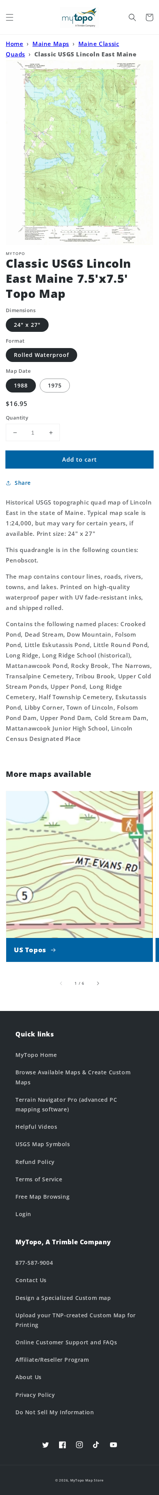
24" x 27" (27, 324)
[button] (9, 17)
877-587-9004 (34, 1262)
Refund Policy (35, 1161)
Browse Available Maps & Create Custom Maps (72, 1077)
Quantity (17, 417)
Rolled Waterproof (41, 354)
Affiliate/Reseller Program (52, 1359)
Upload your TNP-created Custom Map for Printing (75, 1320)
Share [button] (23, 482)
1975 (55, 385)
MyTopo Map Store (87, 1480)
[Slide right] (97, 983)
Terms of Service (39, 1179)
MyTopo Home (36, 1054)
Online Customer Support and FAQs (66, 1342)
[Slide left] (61, 983)
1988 (21, 385)
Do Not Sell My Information (54, 1412)
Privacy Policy (35, 1394)
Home (14, 44)
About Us (28, 1377)
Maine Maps (50, 44)
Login (23, 1214)
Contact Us (31, 1280)
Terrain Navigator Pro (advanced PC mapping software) (66, 1104)
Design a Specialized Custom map (63, 1297)
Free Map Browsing (42, 1196)
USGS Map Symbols (42, 1144)
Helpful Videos (36, 1126)
